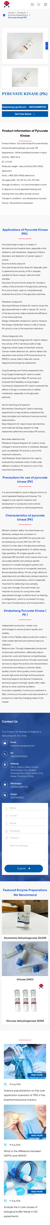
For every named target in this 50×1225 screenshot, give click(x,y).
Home (11, 12)
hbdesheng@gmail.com (14, 107)
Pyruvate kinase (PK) (17, 17)
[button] (47, 46)
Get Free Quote (25, 114)
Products (21, 12)
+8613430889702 (37, 107)
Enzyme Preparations (18, 15)
